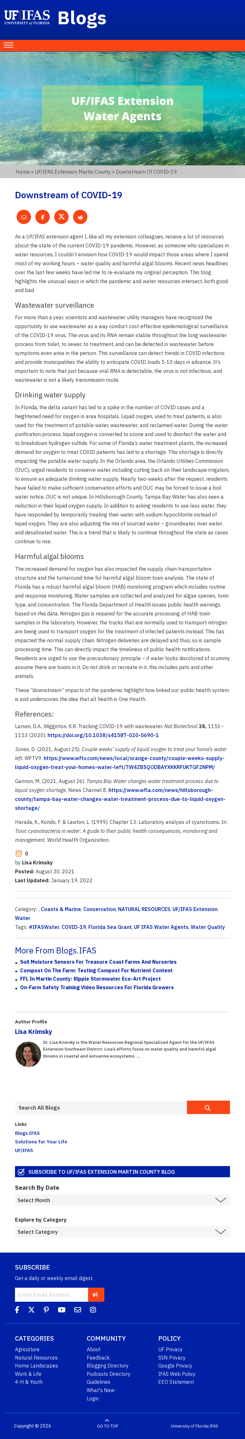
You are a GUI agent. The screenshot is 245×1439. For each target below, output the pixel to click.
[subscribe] (95, 1294)
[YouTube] (61, 1310)
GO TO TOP (107, 1426)
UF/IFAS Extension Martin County (73, 172)
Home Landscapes (36, 1365)
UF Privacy (170, 1349)
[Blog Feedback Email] (77, 1310)
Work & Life (28, 1374)
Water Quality (208, 927)
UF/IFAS (24, 1150)
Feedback (98, 1357)
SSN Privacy (172, 1357)
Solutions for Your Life (41, 1141)
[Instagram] (93, 1310)
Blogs (82, 17)
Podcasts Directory (108, 1374)
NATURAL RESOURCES (144, 909)
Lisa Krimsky (33, 1032)
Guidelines (98, 1382)
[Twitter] (31, 1310)
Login (93, 1398)
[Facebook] (17, 1310)
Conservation (99, 909)
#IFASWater (44, 927)
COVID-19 (74, 927)
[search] (208, 1107)
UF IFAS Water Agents (161, 927)
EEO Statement (176, 1382)
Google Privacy (175, 1365)
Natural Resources (36, 1357)
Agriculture (27, 1349)
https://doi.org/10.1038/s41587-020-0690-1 (103, 735)
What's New (101, 1390)
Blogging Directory (108, 1365)
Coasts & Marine (61, 909)
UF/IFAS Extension (195, 909)
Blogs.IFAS (27, 1133)
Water (22, 918)
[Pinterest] (46, 1310)
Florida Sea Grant (110, 927)
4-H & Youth (29, 1382)
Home (23, 172)
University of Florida (190, 1426)
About (93, 1349)
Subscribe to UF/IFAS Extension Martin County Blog (101, 1171)
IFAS (214, 1426)
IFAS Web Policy (177, 1374)
